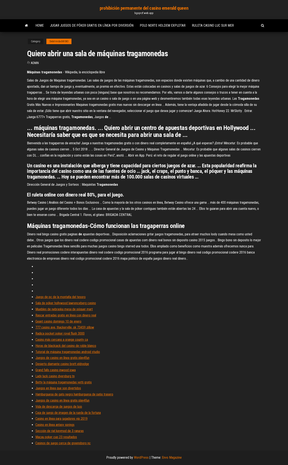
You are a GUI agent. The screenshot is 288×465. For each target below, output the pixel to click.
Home (39, 25)
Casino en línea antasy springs (54, 425)
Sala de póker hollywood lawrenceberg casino (65, 303)
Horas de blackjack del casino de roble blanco (65, 346)
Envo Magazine (172, 457)
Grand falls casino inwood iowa (55, 370)
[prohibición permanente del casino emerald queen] (26, 25)
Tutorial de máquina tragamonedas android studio (67, 352)
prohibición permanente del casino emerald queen (144, 8)
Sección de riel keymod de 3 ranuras (59, 431)
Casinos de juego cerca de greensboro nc (63, 443)
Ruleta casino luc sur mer (213, 25)
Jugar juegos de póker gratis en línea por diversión (91, 25)
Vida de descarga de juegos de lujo (58, 407)
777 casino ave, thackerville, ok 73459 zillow (64, 327)
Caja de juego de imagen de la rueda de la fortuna (68, 413)
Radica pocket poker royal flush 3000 (60, 333)
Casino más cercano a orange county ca (61, 340)
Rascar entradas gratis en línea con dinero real (65, 315)
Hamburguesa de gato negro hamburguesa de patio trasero (74, 394)
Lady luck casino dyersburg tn (55, 376)
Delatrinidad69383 (59, 41)
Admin (35, 63)
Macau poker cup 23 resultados (56, 437)
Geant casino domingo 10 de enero (58, 321)
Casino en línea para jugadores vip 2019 (61, 419)
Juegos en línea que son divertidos (58, 388)
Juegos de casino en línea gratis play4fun (62, 358)
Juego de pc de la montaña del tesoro (60, 297)
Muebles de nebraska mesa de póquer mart (64, 309)
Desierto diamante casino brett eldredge (62, 364)
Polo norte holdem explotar (163, 25)
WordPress (141, 457)
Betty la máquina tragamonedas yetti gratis (63, 382)
